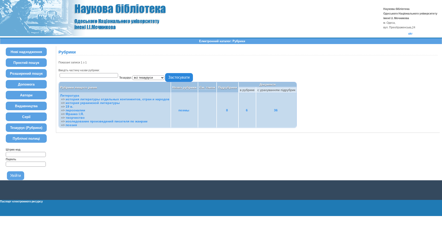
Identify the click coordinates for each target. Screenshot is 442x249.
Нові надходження (26, 52)
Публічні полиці (26, 138)
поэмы (183, 110)
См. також (207, 87)
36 (276, 110)
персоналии (75, 110)
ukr (410, 33)
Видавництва (26, 106)
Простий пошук (26, 63)
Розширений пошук (26, 73)
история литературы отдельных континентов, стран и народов (117, 99)
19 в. (69, 106)
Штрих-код (13, 149)
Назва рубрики (184, 87)
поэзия (71, 125)
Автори (26, 95)
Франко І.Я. (75, 114)
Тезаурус (125, 77)
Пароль (11, 159)
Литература (69, 95)
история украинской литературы (93, 103)
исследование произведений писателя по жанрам (106, 121)
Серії (26, 117)
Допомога (26, 84)
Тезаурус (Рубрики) (26, 128)
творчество (75, 117)
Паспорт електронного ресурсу (21, 201)
